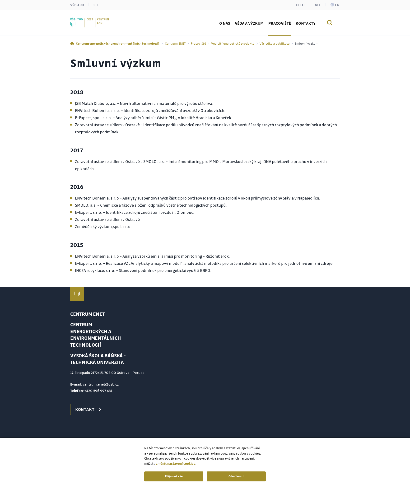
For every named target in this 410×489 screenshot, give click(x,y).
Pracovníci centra (96, 20)
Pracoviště (198, 43)
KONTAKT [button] (84, 409)
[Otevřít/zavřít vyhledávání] (330, 23)
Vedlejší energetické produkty (232, 43)
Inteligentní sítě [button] (94, 20)
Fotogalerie (90, 20)
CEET (97, 5)
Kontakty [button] (306, 23)
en (337, 5)
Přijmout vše (174, 476)
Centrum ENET (175, 43)
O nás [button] (224, 23)
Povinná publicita (96, 20)
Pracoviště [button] (279, 23)
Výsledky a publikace (274, 43)
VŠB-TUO (77, 5)
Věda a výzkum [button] (249, 23)
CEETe (300, 5)
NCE (318, 5)
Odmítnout (236, 476)
